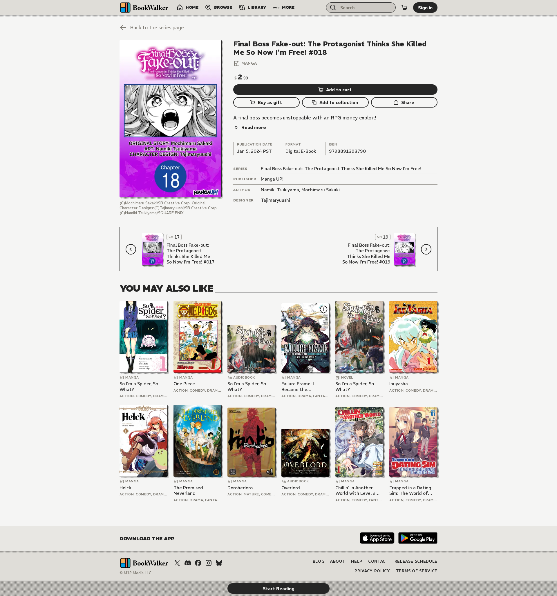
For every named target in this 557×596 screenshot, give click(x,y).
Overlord (290, 487)
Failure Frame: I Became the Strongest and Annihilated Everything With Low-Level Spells (304, 386)
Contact (378, 561)
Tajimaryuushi (275, 200)
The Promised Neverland (188, 490)
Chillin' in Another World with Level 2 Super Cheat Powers (357, 490)
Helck (125, 487)
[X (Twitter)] (177, 562)
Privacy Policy (372, 571)
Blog (319, 561)
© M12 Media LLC (135, 573)
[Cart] (404, 7)
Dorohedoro (240, 487)
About (337, 561)
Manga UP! (272, 179)
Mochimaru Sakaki (320, 189)
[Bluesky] (219, 562)
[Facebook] (198, 562)
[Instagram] (208, 562)
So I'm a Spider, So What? (139, 386)
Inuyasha (398, 383)
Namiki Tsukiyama (280, 189)
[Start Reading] (171, 118)
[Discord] (187, 562)
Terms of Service (416, 571)
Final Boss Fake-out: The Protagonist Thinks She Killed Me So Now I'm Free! (341, 168)
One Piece (184, 383)
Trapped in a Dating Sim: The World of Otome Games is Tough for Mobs (410, 490)
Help (356, 561)
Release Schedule (416, 561)
